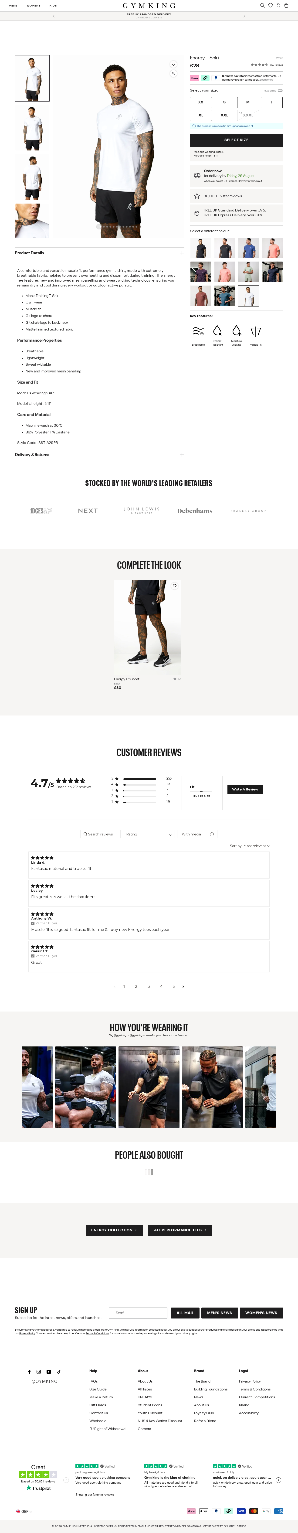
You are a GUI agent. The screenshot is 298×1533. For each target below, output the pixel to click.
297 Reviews (276, 65)
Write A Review (245, 789)
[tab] (101, 227)
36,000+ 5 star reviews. (223, 196)
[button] (32, 78)
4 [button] (161, 986)
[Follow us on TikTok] (59, 1372)
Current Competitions (257, 1397)
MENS (13, 5)
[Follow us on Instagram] (38, 1372)
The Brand (202, 1381)
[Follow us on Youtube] (49, 1372)
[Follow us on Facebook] (29, 1372)
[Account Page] (278, 5)
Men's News (219, 1313)
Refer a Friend (205, 1421)
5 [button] (174, 986)
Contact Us (98, 1413)
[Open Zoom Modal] (173, 73)
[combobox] (149, 834)
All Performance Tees (178, 1230)
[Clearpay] (205, 78)
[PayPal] (215, 78)
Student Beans (150, 1405)
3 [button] (149, 986)
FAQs (93, 1381)
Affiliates (145, 1389)
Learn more (267, 79)
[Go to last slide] (54, 16)
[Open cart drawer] (286, 5)
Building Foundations (210, 1389)
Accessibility (249, 1413)
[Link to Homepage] (149, 5)
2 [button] (136, 986)
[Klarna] (194, 78)
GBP (24, 1512)
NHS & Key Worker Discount (160, 1421)
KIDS (53, 5)
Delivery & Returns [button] (32, 455)
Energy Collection (111, 1230)
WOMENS (34, 5)
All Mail (185, 1313)
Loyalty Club (204, 1413)
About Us (145, 1381)
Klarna (244, 1405)
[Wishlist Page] (270, 5)
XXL (224, 115)
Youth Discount (150, 1413)
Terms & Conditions (97, 1333)
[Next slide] (244, 16)
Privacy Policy (27, 1333)
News (198, 1397)
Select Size (236, 140)
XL (201, 115)
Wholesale (97, 1421)
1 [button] (124, 986)
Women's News (261, 1313)
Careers (144, 1429)
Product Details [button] (29, 253)
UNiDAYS (145, 1397)
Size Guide (98, 1389)
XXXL (248, 115)
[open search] (262, 5)
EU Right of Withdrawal (107, 1429)
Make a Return (101, 1397)
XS (200, 102)
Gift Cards (97, 1405)
